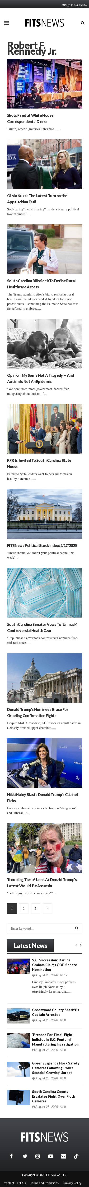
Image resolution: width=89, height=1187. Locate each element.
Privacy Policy (72, 1183)
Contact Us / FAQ (15, 1183)
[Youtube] (53, 1156)
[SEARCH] (77, 928)
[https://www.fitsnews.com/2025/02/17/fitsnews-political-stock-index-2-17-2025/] (44, 514)
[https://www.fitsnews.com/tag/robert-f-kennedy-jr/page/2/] (47, 908)
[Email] (66, 1156)
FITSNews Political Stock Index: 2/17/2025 (42, 545)
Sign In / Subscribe (76, 5)
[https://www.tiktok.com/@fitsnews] (77, 1156)
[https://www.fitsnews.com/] (44, 1137)
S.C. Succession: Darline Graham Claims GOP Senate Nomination (54, 965)
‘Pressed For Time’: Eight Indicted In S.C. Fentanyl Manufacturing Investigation (55, 1039)
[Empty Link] (76, 944)
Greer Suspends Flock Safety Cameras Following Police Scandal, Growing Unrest (56, 1068)
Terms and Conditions (44, 1183)
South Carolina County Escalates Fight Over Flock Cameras (53, 1096)
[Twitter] (28, 1156)
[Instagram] (40, 1156)
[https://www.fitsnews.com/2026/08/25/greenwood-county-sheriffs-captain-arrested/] (18, 1015)
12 (65, 975)
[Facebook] (15, 1156)
